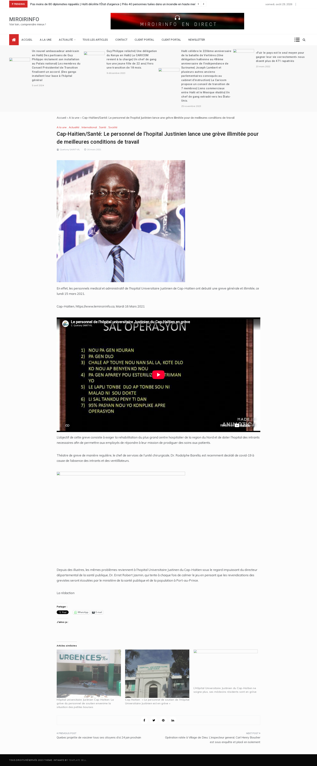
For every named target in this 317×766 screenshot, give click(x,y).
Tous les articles (95, 39)
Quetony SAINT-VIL (70, 149)
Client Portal (144, 39)
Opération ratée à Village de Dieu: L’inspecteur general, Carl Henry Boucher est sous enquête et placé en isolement (212, 740)
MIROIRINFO (24, 19)
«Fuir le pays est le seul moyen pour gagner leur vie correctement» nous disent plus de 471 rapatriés (280, 57)
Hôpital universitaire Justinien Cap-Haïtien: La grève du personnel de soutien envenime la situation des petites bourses (85, 703)
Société (112, 127)
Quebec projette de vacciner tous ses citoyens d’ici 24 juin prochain (99, 737)
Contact (121, 39)
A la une (46, 39)
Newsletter (196, 39)
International (89, 127)
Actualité (66, 39)
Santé (102, 127)
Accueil (26, 39)
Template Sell (77, 760)
